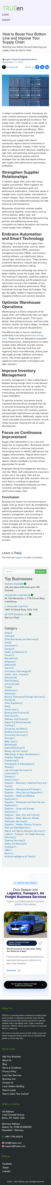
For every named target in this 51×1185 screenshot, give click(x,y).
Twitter (5, 1167)
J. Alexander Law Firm (16, 606)
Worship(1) (10, 738)
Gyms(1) (9, 853)
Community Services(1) (16, 734)
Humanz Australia (14, 583)
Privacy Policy (9, 1071)
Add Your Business (11, 1056)
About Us (6, 1060)
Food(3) (8, 687)
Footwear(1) (10, 846)
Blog (4, 1064)
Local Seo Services (11, 1075)
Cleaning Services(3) (15, 840)
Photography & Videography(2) (20, 763)
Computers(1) (11, 645)
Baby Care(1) (11, 741)
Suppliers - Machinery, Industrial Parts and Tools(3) (25, 784)
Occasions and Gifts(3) (16, 728)
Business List (9, 1078)
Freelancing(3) (12, 760)
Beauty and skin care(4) (16, 751)
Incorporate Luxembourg (17, 595)
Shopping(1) (10, 661)
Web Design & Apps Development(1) (22, 754)
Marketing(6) (11, 744)
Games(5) (9, 648)
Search (41, 571)
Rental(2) (9, 766)
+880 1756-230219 (13, 1136)
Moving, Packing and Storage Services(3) (25, 696)
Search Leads (9, 1090)
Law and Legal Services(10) (18, 770)
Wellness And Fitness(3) (17, 719)
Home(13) (9, 655)
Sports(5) (9, 667)
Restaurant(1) (11, 690)
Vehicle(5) (9, 635)
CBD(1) (8, 849)
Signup (6, 19)
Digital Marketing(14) (15, 747)
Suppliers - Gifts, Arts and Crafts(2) (22, 814)
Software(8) (10, 664)
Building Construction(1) (16, 731)
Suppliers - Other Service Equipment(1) (24, 792)
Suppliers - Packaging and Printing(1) (23, 789)
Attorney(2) (10, 693)
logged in (19, 557)
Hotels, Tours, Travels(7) (17, 674)
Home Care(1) (11, 709)
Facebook (7, 1163)
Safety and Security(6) (16, 843)
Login (5, 14)
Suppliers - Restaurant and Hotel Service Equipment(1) (25, 803)
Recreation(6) (11, 658)
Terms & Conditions (11, 1067)
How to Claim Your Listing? (15, 1093)
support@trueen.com (15, 1146)
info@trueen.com (13, 1142)
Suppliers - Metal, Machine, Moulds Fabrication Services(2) (22, 819)
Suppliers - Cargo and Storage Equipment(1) (19, 810)
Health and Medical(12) (16, 651)
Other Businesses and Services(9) (21, 639)
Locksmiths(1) (12, 773)
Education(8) (11, 677)
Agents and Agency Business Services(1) (25, 830)
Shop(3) (8, 632)
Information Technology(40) (18, 671)
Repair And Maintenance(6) (18, 722)
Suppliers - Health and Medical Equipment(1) (20, 797)
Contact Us (7, 1082)
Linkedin (6, 1171)
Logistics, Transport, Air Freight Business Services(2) (25, 835)
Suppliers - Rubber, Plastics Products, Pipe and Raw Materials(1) (23, 826)
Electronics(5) (11, 715)
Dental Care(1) (12, 779)
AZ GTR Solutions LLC (16, 614)
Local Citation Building (13, 1086)
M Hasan (11, 67)
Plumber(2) (10, 699)
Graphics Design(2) (14, 757)
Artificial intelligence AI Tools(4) (20, 856)
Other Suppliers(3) (14, 703)
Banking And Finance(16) (17, 712)
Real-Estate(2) (12, 680)
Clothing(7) (10, 725)
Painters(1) (10, 776)
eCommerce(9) (12, 683)
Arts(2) (8, 642)
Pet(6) (7, 706)
